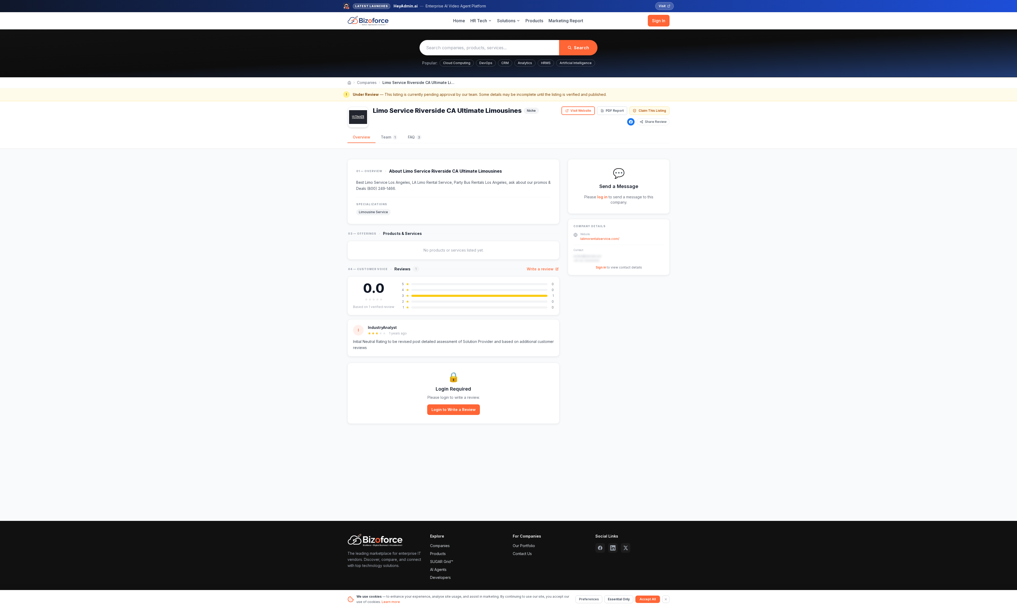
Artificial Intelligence (576, 63)
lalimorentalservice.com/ (599, 239)
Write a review (540, 269)
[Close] (666, 599)
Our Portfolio (524, 545)
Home (459, 20)
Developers (440, 577)
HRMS (546, 63)
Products (534, 20)
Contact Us (522, 553)
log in (602, 197)
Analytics (525, 63)
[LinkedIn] (613, 548)
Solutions (506, 20)
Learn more (391, 602)
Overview (361, 137)
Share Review (656, 122)
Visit (662, 6)
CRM (505, 63)
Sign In (658, 20)
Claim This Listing (652, 111)
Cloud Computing (456, 63)
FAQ (414, 137)
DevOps (485, 63)
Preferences (589, 599)
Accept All (648, 599)
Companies (367, 82)
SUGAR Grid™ (441, 561)
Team (388, 137)
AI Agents (438, 569)
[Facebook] (631, 122)
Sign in (601, 267)
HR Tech (478, 20)
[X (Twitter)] (625, 548)
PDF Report (615, 111)
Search (581, 47)
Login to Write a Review (453, 409)
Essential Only (619, 599)
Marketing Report (565, 20)
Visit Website (580, 111)
